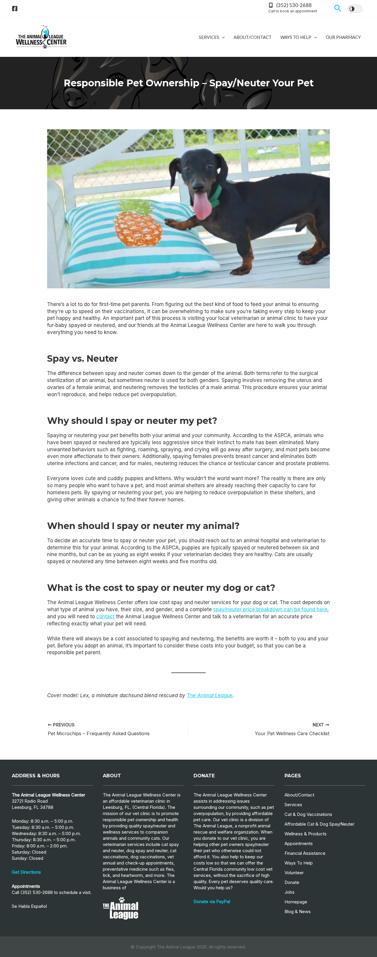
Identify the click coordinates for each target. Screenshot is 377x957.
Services (209, 37)
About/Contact (253, 37)
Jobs (290, 892)
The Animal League (210, 695)
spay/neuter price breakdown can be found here (270, 609)
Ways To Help (295, 37)
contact (105, 616)
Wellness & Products (306, 834)
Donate (292, 882)
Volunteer (294, 872)
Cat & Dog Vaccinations (308, 814)
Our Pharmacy (343, 37)
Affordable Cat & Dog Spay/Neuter (319, 824)
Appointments (299, 843)
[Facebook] (15, 8)
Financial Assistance (305, 853)
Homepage (296, 902)
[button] (338, 8)
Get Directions (26, 872)
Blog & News (298, 911)
